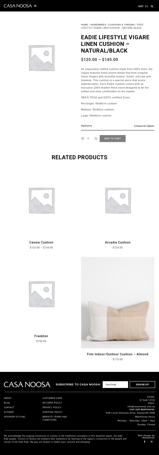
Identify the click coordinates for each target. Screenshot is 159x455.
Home (84, 24)
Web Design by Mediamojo (146, 436)
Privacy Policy (52, 407)
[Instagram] (152, 442)
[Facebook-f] (145, 442)
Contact (9, 407)
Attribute (87, 126)
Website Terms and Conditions (55, 418)
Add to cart (112, 138)
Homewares (98, 24)
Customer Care (52, 398)
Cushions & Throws (121, 24)
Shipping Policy (53, 412)
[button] (35, 6)
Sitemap (9, 412)
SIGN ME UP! (142, 384)
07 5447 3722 (147, 400)
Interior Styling (14, 417)
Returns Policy (52, 403)
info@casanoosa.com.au (141, 406)
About (8, 398)
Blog (7, 403)
